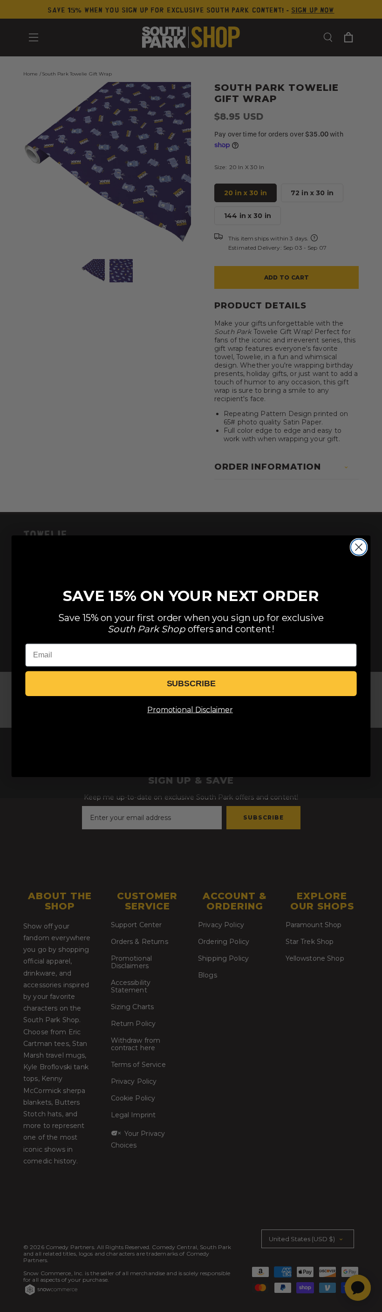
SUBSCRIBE (191, 683)
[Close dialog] (359, 547)
